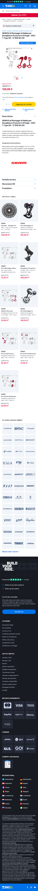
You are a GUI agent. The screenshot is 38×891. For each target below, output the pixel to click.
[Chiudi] (33, 25)
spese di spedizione (13, 818)
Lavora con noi (6, 631)
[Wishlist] (25, 6)
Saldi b (13, 15)
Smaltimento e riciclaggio (9, 645)
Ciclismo (9, 19)
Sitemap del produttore (9, 678)
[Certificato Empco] (7, 764)
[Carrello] (34, 6)
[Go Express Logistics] (19, 748)
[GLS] (7, 748)
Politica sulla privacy (8, 640)
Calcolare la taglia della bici (10, 675)
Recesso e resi (6, 660)
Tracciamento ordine (8, 672)
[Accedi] (30, 6)
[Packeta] (30, 748)
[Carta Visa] (19, 705)
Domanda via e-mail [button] (29, 110)
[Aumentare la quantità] (9, 104)
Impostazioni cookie (8, 642)
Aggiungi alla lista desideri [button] (10, 110)
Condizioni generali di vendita (11, 634)
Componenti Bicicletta (19, 19)
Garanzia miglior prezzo (9, 684)
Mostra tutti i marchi (10, 552)
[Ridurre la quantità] (4, 104)
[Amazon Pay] (19, 715)
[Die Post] (30, 739)
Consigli (4, 690)
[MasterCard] (7, 705)
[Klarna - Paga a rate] (30, 715)
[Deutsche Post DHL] (7, 739)
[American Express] (30, 705)
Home (3, 19)
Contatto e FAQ (7, 657)
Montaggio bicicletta (8, 687)
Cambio (28, 19)
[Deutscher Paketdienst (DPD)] (19, 739)
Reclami (4, 663)
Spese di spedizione (8, 666)
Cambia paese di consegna (25, 829)
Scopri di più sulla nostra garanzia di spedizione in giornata (18, 862)
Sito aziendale (6, 628)
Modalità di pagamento (9, 669)
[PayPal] (7, 715)
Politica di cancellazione (9, 637)
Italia (3, 99)
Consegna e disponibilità (9, 681)
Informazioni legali (7, 625)
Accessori (20, 21)
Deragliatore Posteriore (10, 21)
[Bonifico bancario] (7, 724)
